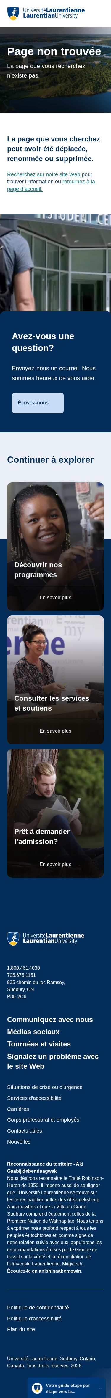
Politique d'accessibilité (34, 1319)
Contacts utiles (24, 1131)
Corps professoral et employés (43, 1120)
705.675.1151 (21, 975)
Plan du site (21, 1329)
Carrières (18, 1109)
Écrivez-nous (33, 403)
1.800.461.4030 (23, 968)
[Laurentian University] (46, 13)
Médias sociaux (33, 1032)
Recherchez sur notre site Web (43, 174)
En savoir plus (56, 597)
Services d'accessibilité (34, 1098)
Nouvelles (18, 1142)
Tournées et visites (39, 1044)
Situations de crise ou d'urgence (45, 1087)
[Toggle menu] (99, 13)
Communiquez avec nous (50, 1020)
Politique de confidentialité (38, 1308)
